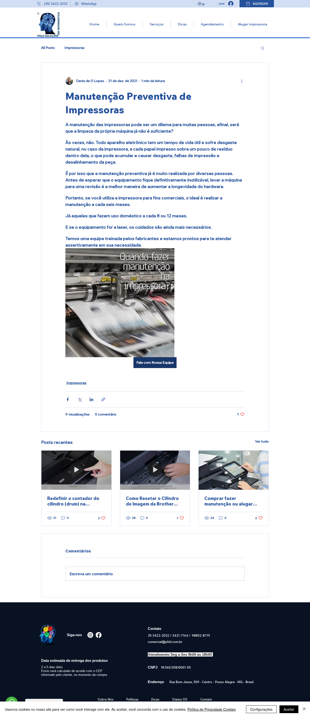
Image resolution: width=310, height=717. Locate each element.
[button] (202, 3)
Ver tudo (262, 441)
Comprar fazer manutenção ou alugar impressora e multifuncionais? (228, 501)
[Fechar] (304, 709)
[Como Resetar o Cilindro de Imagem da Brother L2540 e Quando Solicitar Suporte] (155, 470)
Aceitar (289, 709)
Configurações (261, 709)
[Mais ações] (242, 81)
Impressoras (74, 47)
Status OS (179, 699)
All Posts (48, 47)
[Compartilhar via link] (103, 399)
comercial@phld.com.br (165, 642)
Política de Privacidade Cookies (211, 709)
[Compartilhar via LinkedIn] (91, 399)
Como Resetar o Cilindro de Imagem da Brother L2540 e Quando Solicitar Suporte (153, 501)
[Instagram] (90, 635)
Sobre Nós (106, 699)
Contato (206, 699)
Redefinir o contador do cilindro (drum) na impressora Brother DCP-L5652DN (74, 501)
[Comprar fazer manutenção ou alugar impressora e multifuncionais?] (234, 470)
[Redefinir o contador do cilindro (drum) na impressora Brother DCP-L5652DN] (76, 470)
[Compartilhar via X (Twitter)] (79, 399)
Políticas (132, 699)
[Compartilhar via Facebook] (67, 399)
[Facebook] (98, 635)
